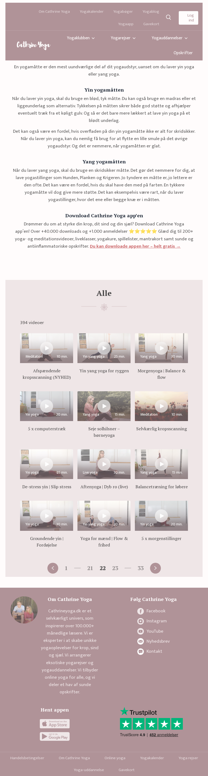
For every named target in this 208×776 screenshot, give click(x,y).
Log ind (190, 18)
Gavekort (151, 24)
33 (141, 568)
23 (115, 568)
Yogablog (150, 11)
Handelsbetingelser (27, 758)
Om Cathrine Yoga (54, 11)
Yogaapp (126, 24)
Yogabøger (123, 11)
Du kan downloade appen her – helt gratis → (135, 246)
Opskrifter (183, 53)
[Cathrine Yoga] (34, 45)
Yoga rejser (188, 758)
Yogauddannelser (167, 38)
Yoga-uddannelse (89, 770)
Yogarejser (121, 38)
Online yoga (115, 758)
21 (90, 568)
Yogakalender (91, 11)
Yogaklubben (78, 38)
